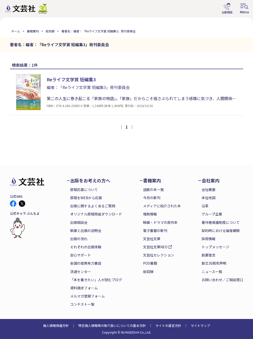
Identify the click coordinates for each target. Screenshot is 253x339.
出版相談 (227, 8)
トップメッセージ (215, 247)
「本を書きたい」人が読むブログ (96, 279)
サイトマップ (200, 325)
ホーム (15, 31)
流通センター (80, 271)
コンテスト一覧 (82, 304)
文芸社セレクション (158, 255)
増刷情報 (150, 214)
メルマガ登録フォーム (87, 296)
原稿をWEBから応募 (86, 197)
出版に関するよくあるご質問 (92, 206)
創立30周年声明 (214, 263)
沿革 (205, 206)
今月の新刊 (151, 197)
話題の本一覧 (153, 189)
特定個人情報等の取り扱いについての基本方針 (112, 325)
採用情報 (208, 238)
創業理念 (208, 255)
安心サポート (80, 255)
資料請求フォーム (84, 288)
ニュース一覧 (212, 271)
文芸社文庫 (151, 238)
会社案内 (210, 180)
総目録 (50, 31)
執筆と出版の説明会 (85, 230)
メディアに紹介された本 (162, 206)
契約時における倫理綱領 (221, 230)
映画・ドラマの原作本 (160, 222)
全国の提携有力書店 (85, 263)
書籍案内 (33, 31)
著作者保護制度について (221, 222)
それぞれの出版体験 (85, 247)
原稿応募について (84, 189)
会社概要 (208, 189)
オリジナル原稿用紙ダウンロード (96, 214)
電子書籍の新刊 (155, 230)
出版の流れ (78, 238)
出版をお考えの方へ (90, 180)
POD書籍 (150, 263)
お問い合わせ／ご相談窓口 (222, 279)
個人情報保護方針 (56, 325)
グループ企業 (212, 214)
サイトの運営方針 (168, 325)
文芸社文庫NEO (155, 247)
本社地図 (208, 197)
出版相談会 (78, 222)
